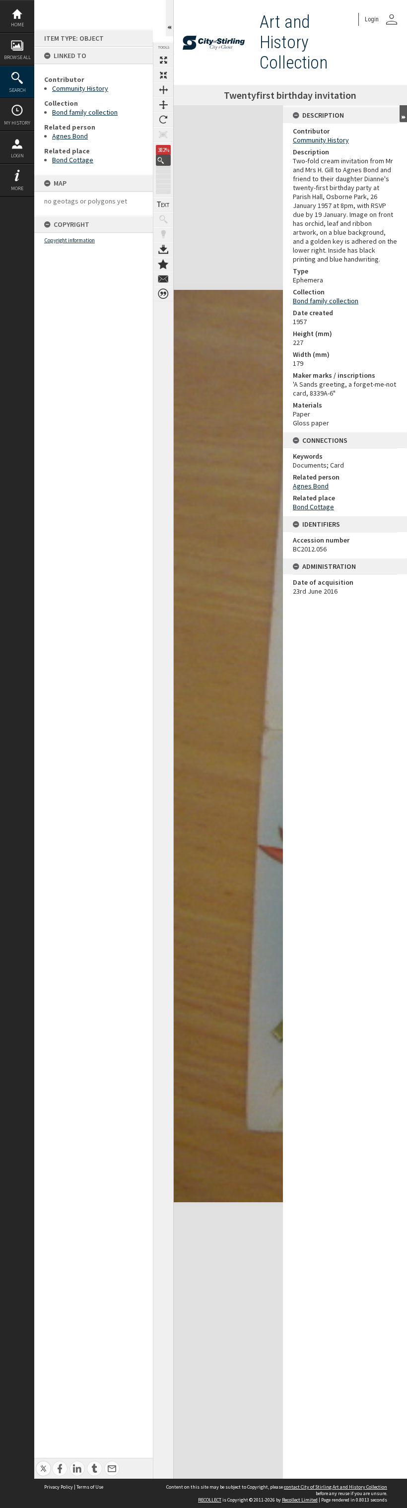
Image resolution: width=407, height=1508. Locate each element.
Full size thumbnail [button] (163, 60)
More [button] (17, 188)
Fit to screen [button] (163, 75)
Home (17, 24)
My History (17, 123)
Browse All (17, 57)
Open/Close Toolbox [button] (169, 18)
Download (163, 249)
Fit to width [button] (163, 89)
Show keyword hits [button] (163, 219)
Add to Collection (163, 264)
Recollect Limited (300, 1500)
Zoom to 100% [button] (163, 134)
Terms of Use (89, 1487)
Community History (80, 88)
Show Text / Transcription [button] (163, 204)
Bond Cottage (72, 159)
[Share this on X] (43, 1463)
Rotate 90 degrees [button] (163, 119)
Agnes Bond (70, 136)
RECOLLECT (209, 1500)
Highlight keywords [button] (163, 234)
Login (17, 155)
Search (17, 90)
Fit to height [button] (163, 104)
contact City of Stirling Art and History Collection (335, 1487)
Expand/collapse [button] (403, 113)
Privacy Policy (58, 1487)
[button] (163, 160)
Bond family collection (85, 112)
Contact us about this (163, 279)
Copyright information (69, 240)
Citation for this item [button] (163, 293)
